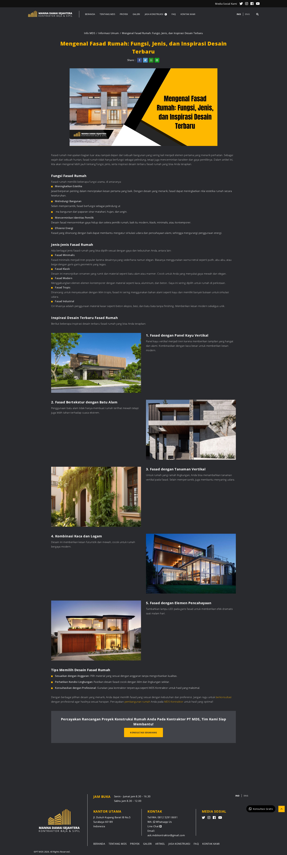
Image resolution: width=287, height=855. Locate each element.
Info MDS (89, 33)
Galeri (147, 843)
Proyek (135, 843)
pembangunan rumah (137, 701)
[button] (156, 14)
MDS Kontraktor (173, 701)
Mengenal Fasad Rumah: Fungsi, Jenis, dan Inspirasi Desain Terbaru (162, 33)
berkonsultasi (223, 697)
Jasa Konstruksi (179, 843)
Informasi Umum (108, 33)
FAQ (196, 843)
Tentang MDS (118, 843)
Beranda (99, 843)
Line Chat (153, 826)
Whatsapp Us (163, 821)
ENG (247, 14)
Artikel (160, 843)
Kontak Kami (211, 843)
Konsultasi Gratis (263, 808)
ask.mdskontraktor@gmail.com (166, 835)
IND (239, 14)
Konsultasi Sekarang (143, 732)
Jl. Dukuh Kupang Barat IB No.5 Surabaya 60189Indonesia (112, 822)
